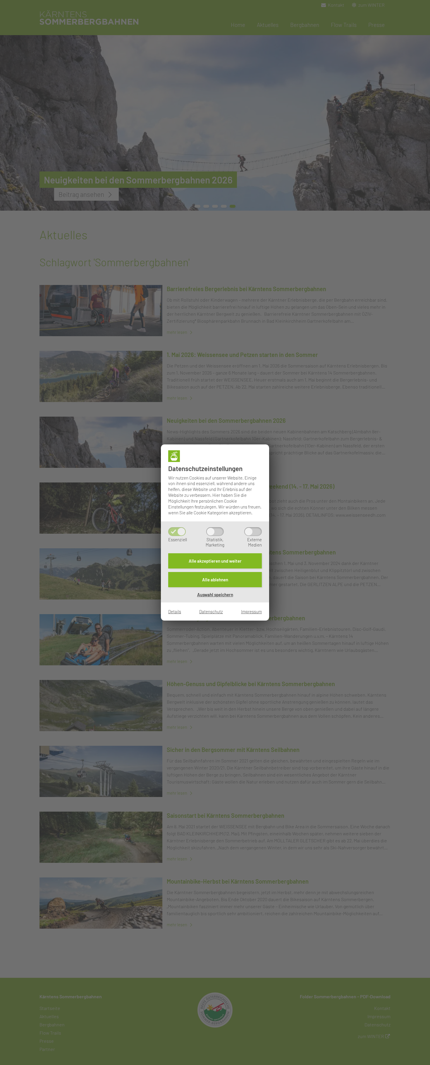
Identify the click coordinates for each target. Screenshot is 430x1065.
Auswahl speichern (215, 594)
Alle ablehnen (215, 579)
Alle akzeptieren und (215, 561)
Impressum (251, 611)
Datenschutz (211, 611)
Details (174, 611)
